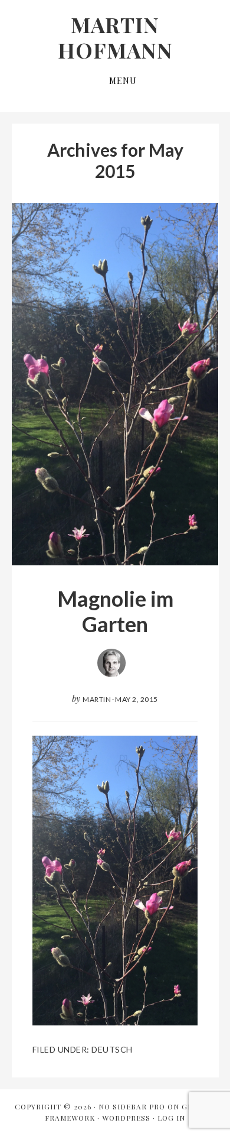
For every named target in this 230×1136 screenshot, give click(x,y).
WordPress (126, 1117)
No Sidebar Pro (131, 1106)
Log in (171, 1117)
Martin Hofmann (115, 37)
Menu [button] (123, 80)
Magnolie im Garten (115, 611)
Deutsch (112, 1049)
